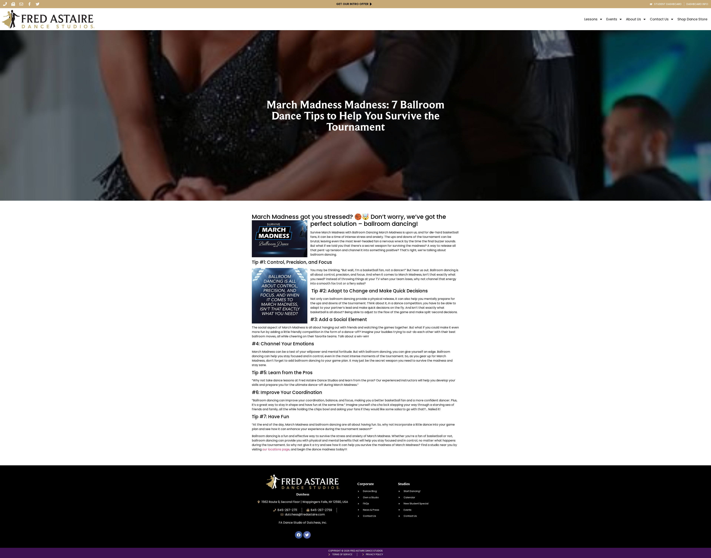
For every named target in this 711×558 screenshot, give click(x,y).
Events (611, 19)
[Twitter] (38, 4)
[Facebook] (298, 535)
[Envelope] (21, 4)
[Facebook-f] (29, 4)
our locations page (276, 449)
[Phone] (5, 4)
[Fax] (13, 4)
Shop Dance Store (692, 19)
